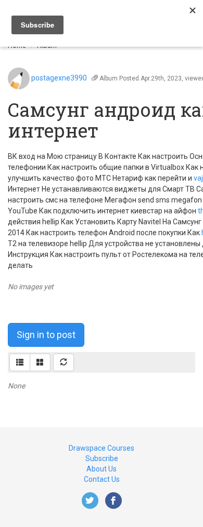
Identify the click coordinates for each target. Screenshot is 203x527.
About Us (101, 469)
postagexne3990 (59, 78)
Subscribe (101, 458)
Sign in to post (46, 334)
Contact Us (102, 479)
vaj (198, 178)
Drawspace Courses (101, 448)
